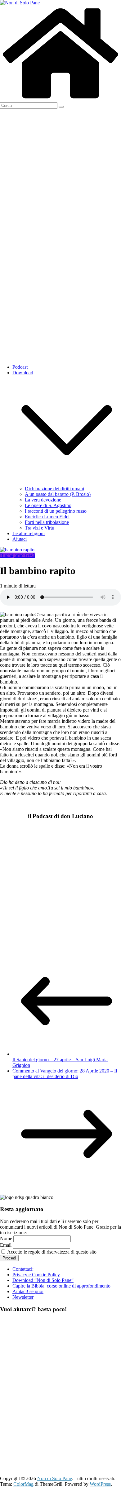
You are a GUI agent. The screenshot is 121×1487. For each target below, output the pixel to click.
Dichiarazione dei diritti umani (54, 488)
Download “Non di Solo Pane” (43, 1280)
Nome (6, 1238)
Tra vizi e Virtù (39, 527)
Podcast (20, 367)
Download (22, 372)
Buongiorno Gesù (17, 555)
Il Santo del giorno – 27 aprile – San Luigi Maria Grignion (60, 1062)
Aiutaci (19, 539)
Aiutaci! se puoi (27, 1291)
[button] (66, 483)
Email (5, 1245)
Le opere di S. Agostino (48, 505)
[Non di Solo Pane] (60, 99)
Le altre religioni (28, 533)
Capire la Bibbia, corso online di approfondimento (61, 1285)
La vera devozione (43, 499)
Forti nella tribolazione (47, 522)
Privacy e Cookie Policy (36, 1274)
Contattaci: (23, 1269)
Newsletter (23, 1297)
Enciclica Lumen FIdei (47, 516)
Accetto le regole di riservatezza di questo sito (51, 1251)
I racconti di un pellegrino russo (56, 511)
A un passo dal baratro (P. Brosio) (58, 494)
